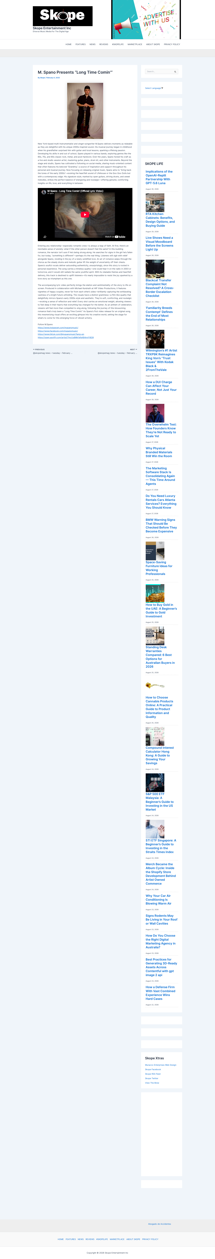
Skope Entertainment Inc (52, 28)
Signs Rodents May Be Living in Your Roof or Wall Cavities (161, 919)
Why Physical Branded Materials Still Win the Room (159, 452)
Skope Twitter (151, 1078)
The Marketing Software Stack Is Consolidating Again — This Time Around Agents (160, 476)
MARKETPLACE (117, 1239)
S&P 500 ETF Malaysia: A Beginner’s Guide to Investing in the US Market (160, 801)
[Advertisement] (163, 1133)
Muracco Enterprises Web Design (160, 1065)
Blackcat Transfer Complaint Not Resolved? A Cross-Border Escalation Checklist (160, 288)
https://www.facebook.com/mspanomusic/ (58, 331)
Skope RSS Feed (153, 1074)
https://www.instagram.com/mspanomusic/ (58, 327)
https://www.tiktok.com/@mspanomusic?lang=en (61, 334)
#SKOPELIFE (102, 1239)
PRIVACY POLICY (150, 1239)
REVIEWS (90, 1239)
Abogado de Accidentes (159, 1224)
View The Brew (152, 1083)
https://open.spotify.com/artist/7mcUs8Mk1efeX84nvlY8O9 (66, 337)
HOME (61, 1239)
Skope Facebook (153, 1069)
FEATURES (71, 1239)
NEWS (81, 1239)
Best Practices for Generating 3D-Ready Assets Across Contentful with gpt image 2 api (161, 967)
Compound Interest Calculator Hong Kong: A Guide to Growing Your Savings (160, 755)
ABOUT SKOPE (133, 1239)
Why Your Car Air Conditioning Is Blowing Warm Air (158, 899)
